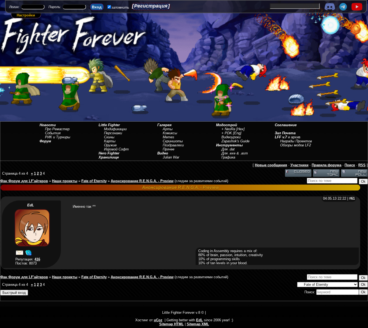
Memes (168, 137)
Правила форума (326, 165)
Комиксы (170, 133)
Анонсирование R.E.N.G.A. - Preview (142, 181)
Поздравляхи (173, 145)
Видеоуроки (231, 137)
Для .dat (228, 149)
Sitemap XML (198, 324)
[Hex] (240, 129)
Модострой (226, 125)
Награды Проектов (296, 141)
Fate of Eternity (94, 181)
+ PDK (226, 133)
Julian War (171, 157)
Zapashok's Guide (235, 141)
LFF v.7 (281, 137)
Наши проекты (64, 181)
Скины (109, 137)
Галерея (164, 125)
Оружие (110, 145)
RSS (362, 165)
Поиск (350, 165)
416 (37, 259)
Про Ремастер (57, 129)
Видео (162, 153)
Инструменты (229, 145)
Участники (299, 165)
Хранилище (109, 157)
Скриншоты (173, 141)
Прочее (168, 149)
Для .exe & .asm (234, 153)
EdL (30, 205)
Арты (168, 129)
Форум (45, 141)
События (53, 133)
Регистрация (151, 6)
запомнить (120, 7)
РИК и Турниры (57, 137)
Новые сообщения (271, 165)
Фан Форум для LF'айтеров (24, 181)
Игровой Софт (116, 149)
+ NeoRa (228, 129)
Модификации (115, 129)
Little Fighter (109, 125)
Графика (228, 157)
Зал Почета (285, 133)
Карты (110, 141)
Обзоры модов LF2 (295, 145)
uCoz (158, 320)
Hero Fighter (109, 153)
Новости (48, 125)
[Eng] (237, 133)
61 (353, 198)
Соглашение (286, 125)
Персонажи (113, 133)
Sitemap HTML (171, 324)
